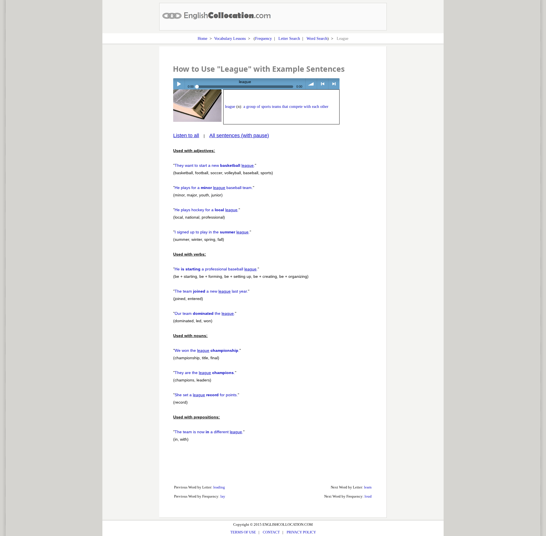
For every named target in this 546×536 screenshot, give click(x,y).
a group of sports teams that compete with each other (285, 106)
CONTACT (271, 532)
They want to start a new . (215, 165)
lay (222, 496)
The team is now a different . (209, 432)
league (230, 106)
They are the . (205, 372)
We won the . (207, 350)
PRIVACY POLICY (301, 532)
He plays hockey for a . (207, 210)
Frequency (263, 38)
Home (202, 38)
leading (219, 487)
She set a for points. (206, 395)
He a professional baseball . (216, 269)
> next (334, 83)
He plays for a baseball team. (214, 187)
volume (311, 83)
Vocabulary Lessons (230, 38)
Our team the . (205, 313)
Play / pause (178, 83)
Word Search (317, 38)
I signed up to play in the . (212, 232)
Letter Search (289, 38)
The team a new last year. (211, 291)
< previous (322, 83)
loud (368, 496)
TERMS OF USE (243, 532)
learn (368, 487)
